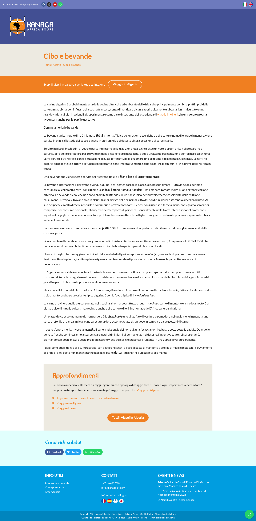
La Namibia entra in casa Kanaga (176, 499)
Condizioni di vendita (57, 483)
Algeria (57, 64)
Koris (173, 514)
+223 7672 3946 (10, 4)
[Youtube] (55, 4)
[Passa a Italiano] (245, 4)
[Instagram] (49, 4)
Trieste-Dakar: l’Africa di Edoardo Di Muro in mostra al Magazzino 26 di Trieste (183, 484)
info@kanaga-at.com (29, 4)
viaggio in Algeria (168, 114)
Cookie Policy (146, 514)
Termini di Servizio (157, 517)
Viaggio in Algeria (148, 390)
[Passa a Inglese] (251, 4)
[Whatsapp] (60, 4)
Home (47, 64)
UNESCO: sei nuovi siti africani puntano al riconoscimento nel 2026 (182, 492)
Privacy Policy (131, 514)
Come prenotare (54, 487)
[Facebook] (43, 4)
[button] (54, 452)
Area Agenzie (52, 491)
